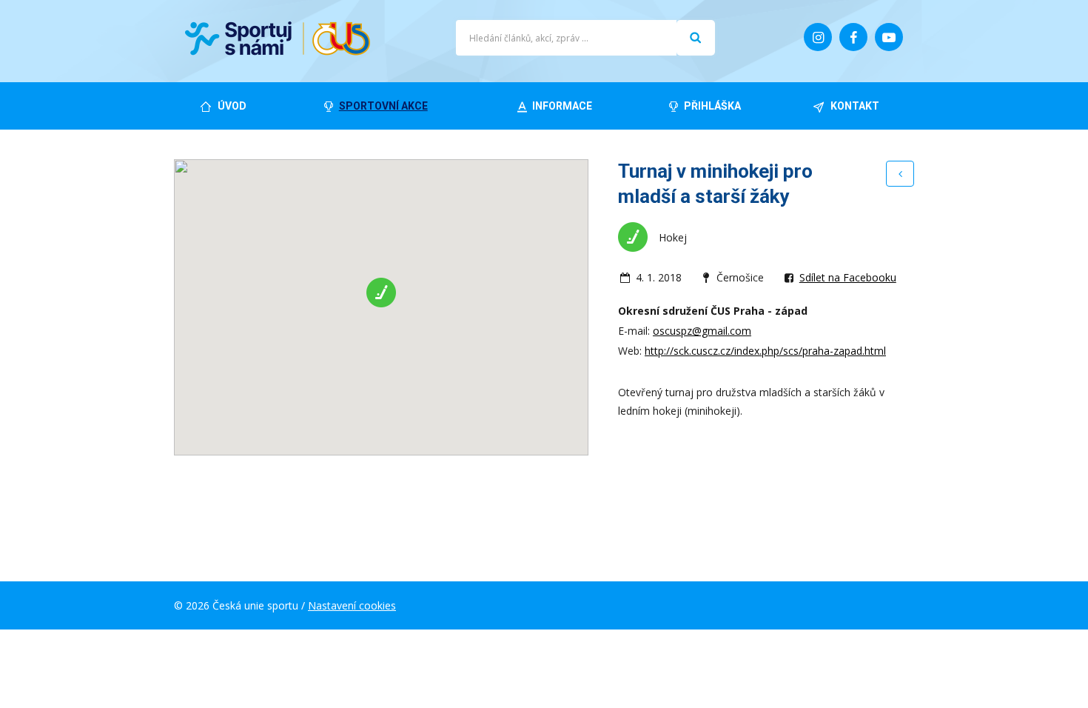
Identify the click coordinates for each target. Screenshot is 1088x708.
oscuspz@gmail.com (702, 331)
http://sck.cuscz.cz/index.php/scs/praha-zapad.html (765, 351)
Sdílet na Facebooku (847, 277)
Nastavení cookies (352, 605)
